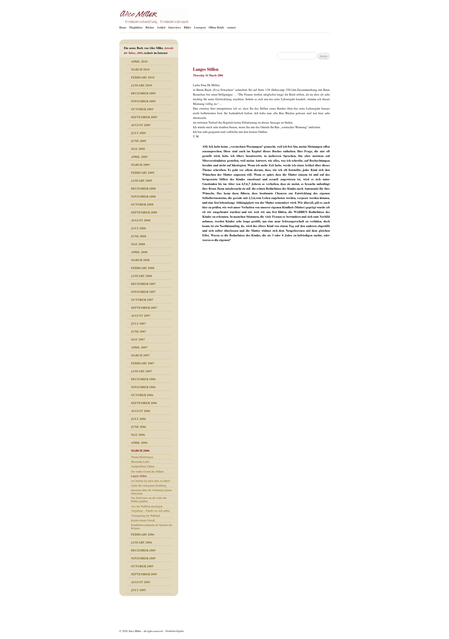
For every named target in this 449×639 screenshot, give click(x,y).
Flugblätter (136, 27)
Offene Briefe (216, 27)
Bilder (187, 27)
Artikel (161, 27)
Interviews (174, 27)
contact (231, 27)
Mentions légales (174, 631)
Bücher (149, 27)
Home (122, 27)
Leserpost (200, 27)
